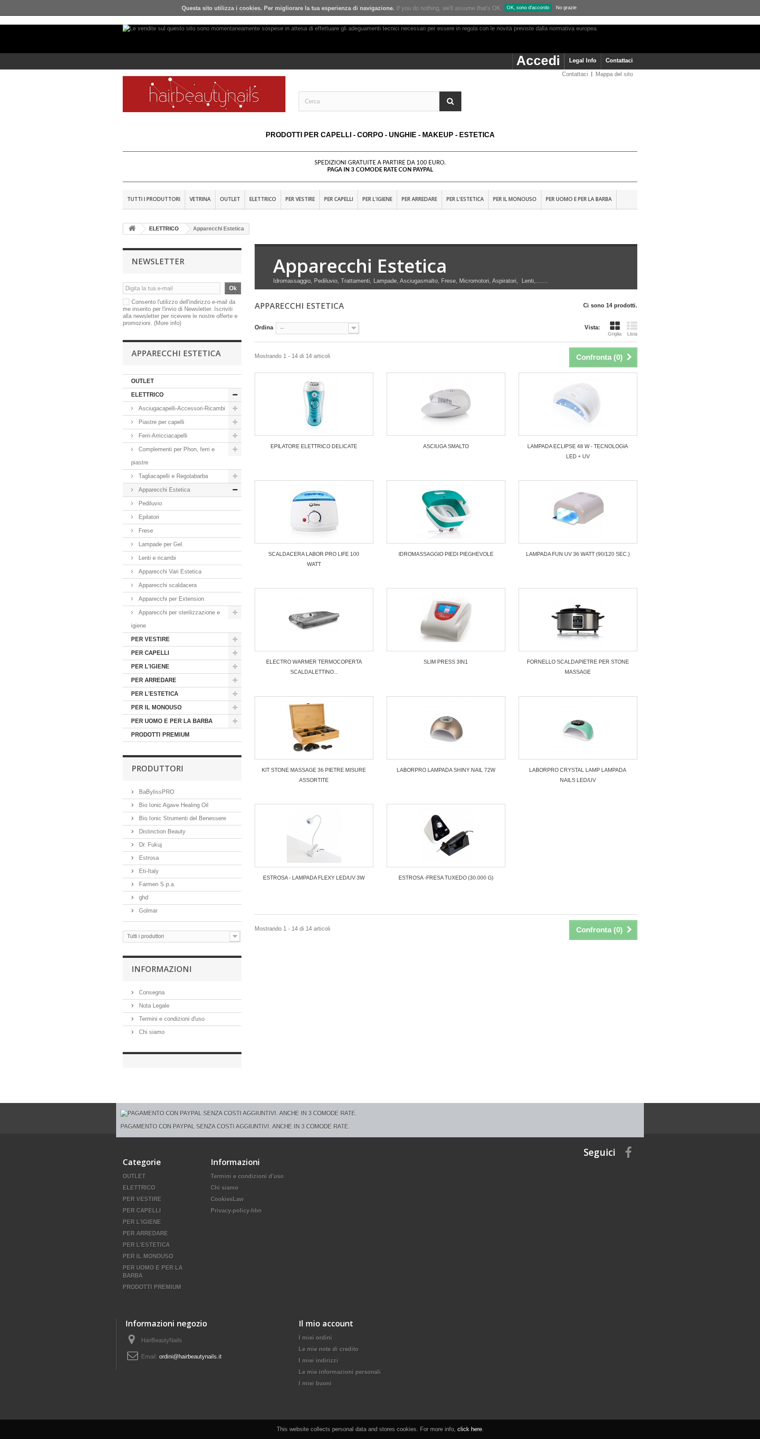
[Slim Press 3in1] (446, 619)
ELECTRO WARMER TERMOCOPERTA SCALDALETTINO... (314, 667)
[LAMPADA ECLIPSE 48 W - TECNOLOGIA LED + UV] (578, 404)
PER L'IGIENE (377, 199)
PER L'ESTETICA (465, 199)
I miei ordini (315, 1337)
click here (469, 1429)
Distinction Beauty (161, 831)
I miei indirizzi (318, 1360)
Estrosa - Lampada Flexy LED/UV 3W (314, 878)
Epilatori (148, 517)
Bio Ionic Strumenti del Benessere (181, 818)
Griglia (614, 333)
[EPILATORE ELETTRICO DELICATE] (314, 404)
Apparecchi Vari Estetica (169, 571)
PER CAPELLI (338, 199)
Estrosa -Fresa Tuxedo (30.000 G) (445, 878)
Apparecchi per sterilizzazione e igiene (175, 619)
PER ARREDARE (419, 199)
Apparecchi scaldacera (167, 585)
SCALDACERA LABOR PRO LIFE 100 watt (313, 559)
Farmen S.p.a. (156, 884)
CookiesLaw (227, 1199)
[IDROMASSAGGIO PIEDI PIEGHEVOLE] (446, 512)
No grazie (566, 7)
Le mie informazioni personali (340, 1372)
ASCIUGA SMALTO (446, 446)
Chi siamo (150, 1032)
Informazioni (162, 969)
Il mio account (326, 1323)
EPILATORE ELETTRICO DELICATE (313, 446)
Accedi (538, 60)
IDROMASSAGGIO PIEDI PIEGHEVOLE (445, 554)
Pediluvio (149, 503)
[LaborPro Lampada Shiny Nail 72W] (446, 728)
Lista (632, 333)
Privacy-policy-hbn (236, 1210)
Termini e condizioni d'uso (171, 1018)
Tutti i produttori (153, 199)
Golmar (147, 910)
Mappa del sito (614, 74)
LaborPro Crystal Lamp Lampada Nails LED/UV (577, 775)
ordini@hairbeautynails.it (190, 1356)
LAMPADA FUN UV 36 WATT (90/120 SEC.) (578, 554)
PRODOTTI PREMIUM (160, 734)
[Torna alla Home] (132, 228)
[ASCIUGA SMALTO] (446, 404)
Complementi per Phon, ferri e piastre (173, 456)
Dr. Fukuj (149, 844)
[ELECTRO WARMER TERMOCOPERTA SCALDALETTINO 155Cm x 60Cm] (314, 619)
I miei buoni (315, 1383)
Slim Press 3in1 (446, 662)
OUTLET (230, 199)
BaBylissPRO (155, 792)
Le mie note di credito (328, 1349)
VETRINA (200, 199)
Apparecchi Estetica (163, 489)
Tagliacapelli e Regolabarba (172, 476)
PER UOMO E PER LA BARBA (579, 199)
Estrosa (148, 858)
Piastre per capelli (160, 422)
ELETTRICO (262, 199)
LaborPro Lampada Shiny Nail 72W (446, 770)
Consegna (150, 992)
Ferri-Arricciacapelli (162, 435)
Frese (145, 530)
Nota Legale (153, 1005)
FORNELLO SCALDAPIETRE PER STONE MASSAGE (578, 667)
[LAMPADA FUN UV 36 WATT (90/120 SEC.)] (578, 512)
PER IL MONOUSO (515, 199)
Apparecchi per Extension (170, 598)
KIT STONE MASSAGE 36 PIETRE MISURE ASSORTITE (314, 775)
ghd (142, 897)
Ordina (264, 327)
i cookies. (249, 8)
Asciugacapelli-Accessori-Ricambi (181, 408)
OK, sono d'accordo (528, 7)
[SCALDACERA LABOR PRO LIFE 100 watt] (314, 512)
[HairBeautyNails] (204, 94)
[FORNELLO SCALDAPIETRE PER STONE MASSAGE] (578, 619)
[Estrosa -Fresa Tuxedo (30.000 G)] (446, 835)
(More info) (167, 323)
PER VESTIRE (300, 199)
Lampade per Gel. (160, 544)
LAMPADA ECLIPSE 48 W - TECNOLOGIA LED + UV (577, 451)
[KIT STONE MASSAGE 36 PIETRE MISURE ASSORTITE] (314, 728)
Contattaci (619, 60)
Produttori (157, 768)
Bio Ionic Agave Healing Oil (172, 805)
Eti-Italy (148, 871)
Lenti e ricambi (156, 558)
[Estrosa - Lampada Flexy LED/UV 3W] (314, 835)
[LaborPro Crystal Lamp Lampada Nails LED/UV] (578, 728)
